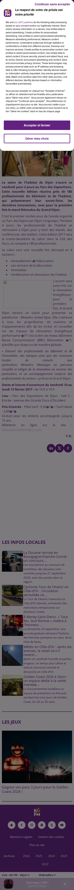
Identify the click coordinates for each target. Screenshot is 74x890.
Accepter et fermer (37, 125)
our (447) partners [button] (23, 22)
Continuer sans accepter (52, 4)
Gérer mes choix (37, 138)
